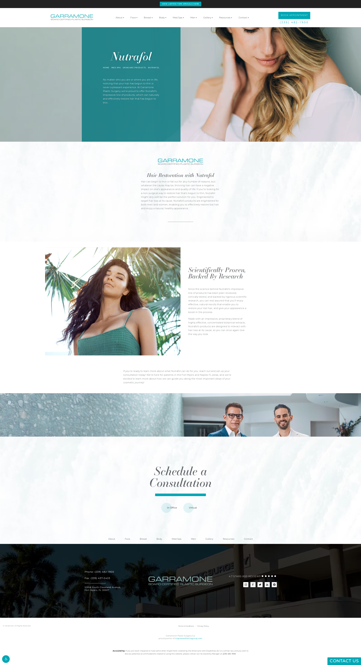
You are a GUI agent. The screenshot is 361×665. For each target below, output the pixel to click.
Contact (243, 17)
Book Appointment (294, 15)
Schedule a (180, 476)
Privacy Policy (203, 626)
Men (192, 17)
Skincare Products (134, 68)
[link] (252, 576)
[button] (6, 659)
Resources (225, 17)
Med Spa (177, 17)
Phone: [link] (99, 572)
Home (106, 68)
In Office (172, 507)
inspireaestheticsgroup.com (188, 638)
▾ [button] (123, 18)
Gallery (207, 17)
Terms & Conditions (186, 626)
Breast (147, 17)
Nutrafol (153, 68)
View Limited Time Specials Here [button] (180, 4)
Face (133, 17)
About (119, 17)
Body (162, 17)
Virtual (193, 507)
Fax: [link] (97, 578)
